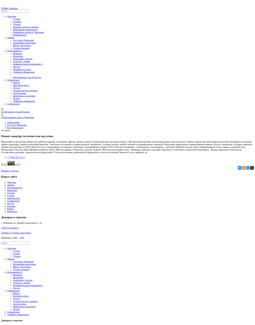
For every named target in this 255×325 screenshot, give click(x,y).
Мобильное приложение (25, 29)
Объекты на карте (22, 69)
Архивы (17, 21)
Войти (10, 209)
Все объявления (15, 127)
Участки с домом (21, 61)
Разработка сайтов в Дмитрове (28, 32)
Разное (16, 98)
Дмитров (11, 182)
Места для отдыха (22, 45)
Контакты (12, 211)
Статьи (16, 19)
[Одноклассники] (244, 168)
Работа (16, 82)
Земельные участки (22, 59)
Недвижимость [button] (14, 51)
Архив (16, 253)
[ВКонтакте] (239, 168)
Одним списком (21, 48)
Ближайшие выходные (24, 43)
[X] (252, 168)
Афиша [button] (10, 37)
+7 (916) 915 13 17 (16, 157)
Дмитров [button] (11, 16)
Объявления (13, 122)
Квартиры (18, 56)
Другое (16, 67)
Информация (19, 35)
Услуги (16, 88)
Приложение (13, 198)
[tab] (130, 252)
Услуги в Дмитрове (17, 125)
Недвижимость (14, 187)
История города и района (26, 27)
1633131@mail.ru (9, 228)
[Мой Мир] (248, 168)
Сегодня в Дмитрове (23, 40)
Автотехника (19, 93)
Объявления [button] (13, 80)
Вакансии (12, 190)
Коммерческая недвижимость (28, 64)
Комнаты (17, 53)
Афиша (10, 185)
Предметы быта (21, 85)
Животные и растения (24, 96)
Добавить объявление (24, 72)
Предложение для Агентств (27, 77)
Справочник (13, 104)
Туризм (16, 24)
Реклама (11, 206)
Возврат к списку (10, 171)
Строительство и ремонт (25, 90)
